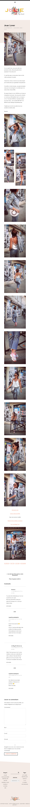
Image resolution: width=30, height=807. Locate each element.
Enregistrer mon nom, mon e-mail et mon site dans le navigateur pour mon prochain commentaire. (14, 748)
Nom (5, 727)
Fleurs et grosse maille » (15, 579)
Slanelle (5, 784)
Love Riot (14, 804)
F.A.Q (25, 780)
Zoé (5, 787)
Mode (21, 27)
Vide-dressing (24, 784)
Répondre (8, 606)
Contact (25, 778)
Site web (6, 739)
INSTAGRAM (23, 563)
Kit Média (25, 782)
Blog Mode (16, 27)
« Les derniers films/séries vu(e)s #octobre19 (15, 574)
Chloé (5, 775)
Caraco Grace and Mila (15, 513)
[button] (15, 2)
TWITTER (12, 563)
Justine (5, 780)
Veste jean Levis (15, 510)
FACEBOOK (6, 563)
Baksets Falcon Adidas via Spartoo (15, 520)
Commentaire (7, 707)
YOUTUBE (17, 563)
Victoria (5, 786)
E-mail (6, 733)
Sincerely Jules (5, 782)
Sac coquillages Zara (15, 524)
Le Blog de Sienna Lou (16, 646)
